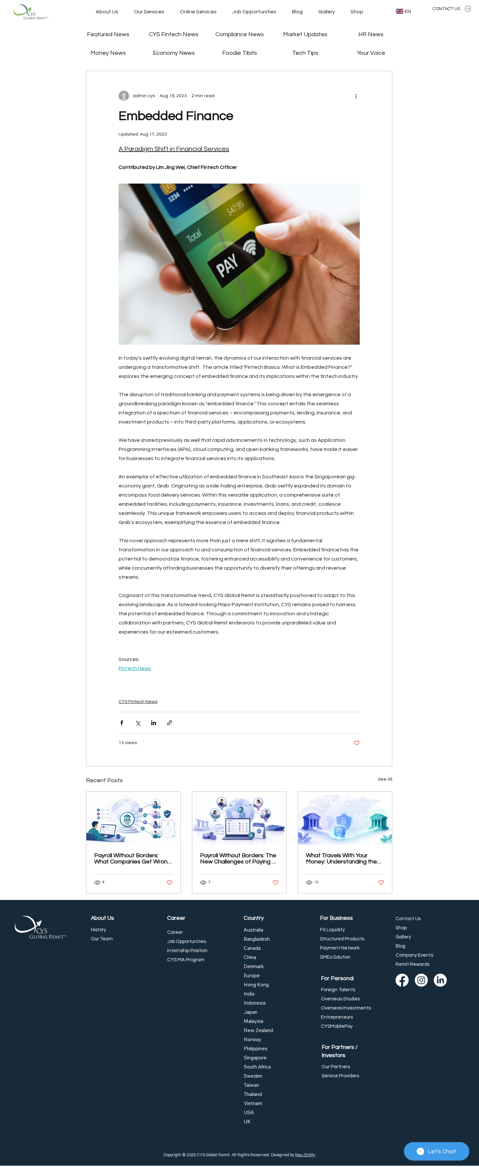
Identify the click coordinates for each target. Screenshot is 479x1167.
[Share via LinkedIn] (154, 723)
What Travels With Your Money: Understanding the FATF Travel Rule (341, 858)
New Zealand (258, 1030)
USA (249, 1112)
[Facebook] (402, 980)
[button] (149, 12)
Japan (250, 1012)
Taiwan (251, 1085)
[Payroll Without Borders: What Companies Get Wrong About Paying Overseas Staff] (133, 818)
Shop (401, 927)
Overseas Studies (340, 998)
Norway (252, 1039)
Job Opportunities (186, 941)
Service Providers (340, 1075)
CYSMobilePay (337, 1026)
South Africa (257, 1067)
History (98, 929)
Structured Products (342, 938)
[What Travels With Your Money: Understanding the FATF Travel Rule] (345, 818)
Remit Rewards (412, 964)
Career (176, 918)
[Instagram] (421, 980)
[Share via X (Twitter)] (138, 723)
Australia (253, 930)
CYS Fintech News (138, 701)
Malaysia (253, 1021)
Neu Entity (305, 1155)
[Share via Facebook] (122, 723)
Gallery (403, 937)
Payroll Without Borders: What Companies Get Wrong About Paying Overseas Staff (132, 858)
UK (247, 1121)
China (250, 957)
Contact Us (408, 918)
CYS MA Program (186, 959)
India (249, 994)
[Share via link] (170, 723)
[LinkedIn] (440, 980)
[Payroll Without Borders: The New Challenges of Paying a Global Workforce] (239, 818)
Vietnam (253, 1103)
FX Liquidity (332, 929)
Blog (400, 946)
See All (385, 779)
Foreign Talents (338, 989)
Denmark (254, 966)
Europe (252, 975)
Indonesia (255, 1003)
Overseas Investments (346, 1008)
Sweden (253, 1076)
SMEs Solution (335, 957)
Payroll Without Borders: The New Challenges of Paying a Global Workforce (238, 858)
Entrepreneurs (337, 1017)
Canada (252, 948)
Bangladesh (257, 939)
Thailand (253, 1094)
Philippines (256, 1048)
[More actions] (356, 96)
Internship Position (187, 950)
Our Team (102, 938)
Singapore (255, 1058)
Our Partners (336, 1066)
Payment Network (339, 948)
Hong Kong (256, 984)
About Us (102, 918)
